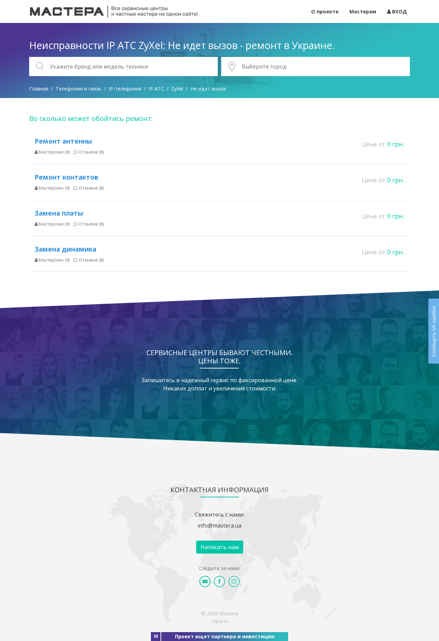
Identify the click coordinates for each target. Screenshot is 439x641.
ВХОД (399, 11)
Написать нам (220, 547)
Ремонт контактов (66, 177)
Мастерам (362, 11)
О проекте (325, 11)
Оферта (219, 621)
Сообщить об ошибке (433, 331)
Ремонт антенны (63, 141)
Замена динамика (65, 249)
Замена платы (59, 213)
